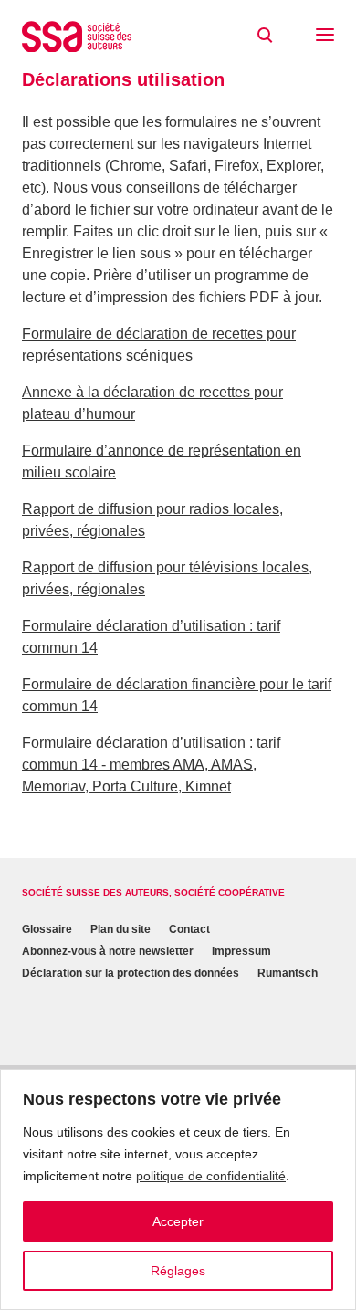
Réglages (178, 1270)
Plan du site (120, 929)
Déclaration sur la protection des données (130, 973)
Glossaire (47, 929)
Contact (189, 929)
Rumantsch (287, 973)
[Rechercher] (264, 35)
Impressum (241, 951)
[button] (325, 36)
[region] (178, 1189)
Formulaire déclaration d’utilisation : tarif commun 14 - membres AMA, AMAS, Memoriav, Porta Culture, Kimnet (151, 764)
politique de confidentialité (211, 1176)
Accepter (178, 1221)
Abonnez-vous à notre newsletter (108, 951)
